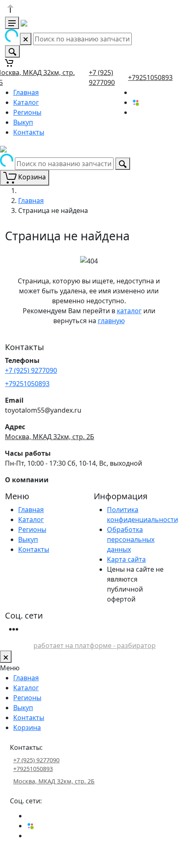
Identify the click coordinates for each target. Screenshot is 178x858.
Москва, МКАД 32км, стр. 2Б (49, 436)
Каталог (26, 102)
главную (111, 320)
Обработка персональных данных (130, 539)
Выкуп (23, 122)
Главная (26, 92)
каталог (129, 310)
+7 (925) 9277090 (31, 370)
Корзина (27, 727)
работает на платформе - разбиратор (94, 645)
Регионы (27, 112)
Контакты (28, 132)
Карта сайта (126, 559)
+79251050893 (150, 77)
